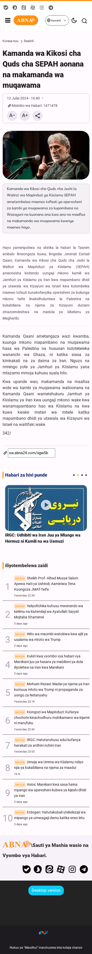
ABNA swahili (29, 20)
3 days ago (21, 623)
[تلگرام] (83, 869)
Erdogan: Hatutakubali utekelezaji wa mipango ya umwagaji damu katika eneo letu (50, 815)
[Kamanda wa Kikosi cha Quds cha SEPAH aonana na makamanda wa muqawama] (46, 155)
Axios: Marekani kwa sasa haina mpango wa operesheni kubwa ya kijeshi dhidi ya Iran (50, 790)
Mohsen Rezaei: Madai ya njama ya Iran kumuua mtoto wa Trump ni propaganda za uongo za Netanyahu (51, 689)
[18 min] (46, 508)
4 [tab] (86, 475)
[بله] (26, 869)
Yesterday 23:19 (24, 701)
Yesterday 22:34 (24, 595)
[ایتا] (49, 869)
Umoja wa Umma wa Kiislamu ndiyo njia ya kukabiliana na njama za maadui (48, 765)
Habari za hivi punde (26, 475)
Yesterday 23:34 (24, 729)
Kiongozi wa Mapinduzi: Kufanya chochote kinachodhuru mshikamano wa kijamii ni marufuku (51, 718)
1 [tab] (74, 475)
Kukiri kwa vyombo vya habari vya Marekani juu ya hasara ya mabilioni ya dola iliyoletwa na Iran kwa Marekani (48, 662)
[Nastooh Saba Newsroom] (46, 932)
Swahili (29, 41)
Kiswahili (56, 20)
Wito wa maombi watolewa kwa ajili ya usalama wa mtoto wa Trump (51, 637)
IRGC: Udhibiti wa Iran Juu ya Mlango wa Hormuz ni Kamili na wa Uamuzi (42, 538)
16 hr (17, 774)
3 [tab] (82, 475)
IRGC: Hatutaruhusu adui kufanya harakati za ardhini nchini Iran (47, 743)
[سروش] (38, 869)
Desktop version (46, 890)
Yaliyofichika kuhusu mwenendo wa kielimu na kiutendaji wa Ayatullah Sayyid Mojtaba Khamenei (48, 611)
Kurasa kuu (10, 41)
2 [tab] (78, 475)
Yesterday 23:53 (24, 751)
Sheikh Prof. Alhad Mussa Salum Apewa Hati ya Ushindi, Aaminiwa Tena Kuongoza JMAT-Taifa (46, 584)
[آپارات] (61, 869)
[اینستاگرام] (72, 869)
